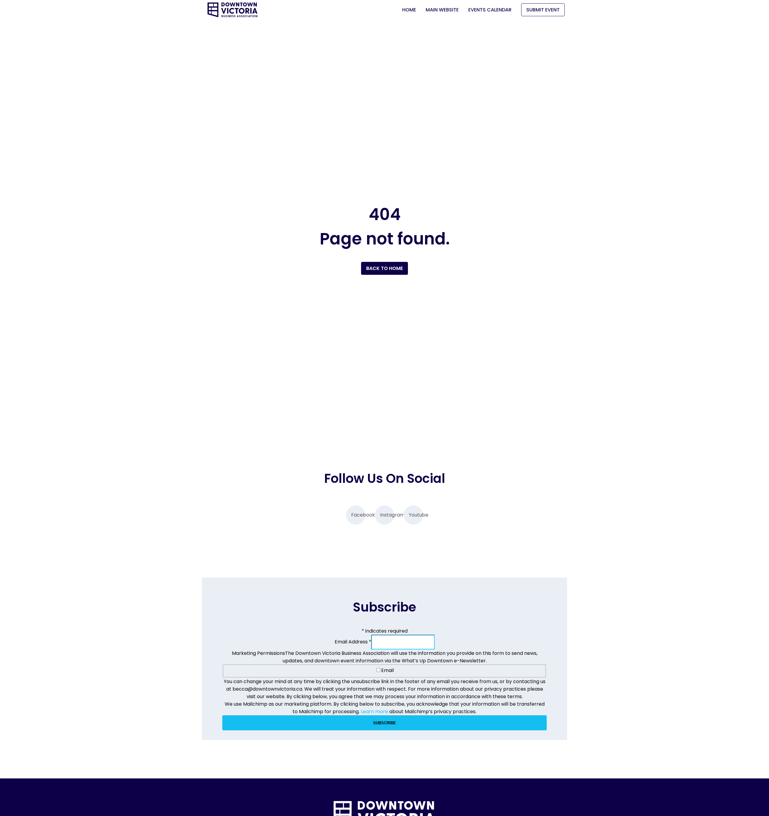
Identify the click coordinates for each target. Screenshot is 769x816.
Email (387, 670)
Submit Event (543, 9)
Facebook (358, 514)
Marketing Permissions (258, 653)
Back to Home (384, 268)
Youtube (416, 514)
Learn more (374, 711)
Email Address (353, 641)
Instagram (387, 514)
